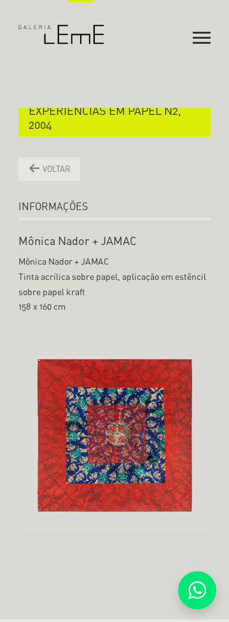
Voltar (56, 169)
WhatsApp (197, 590)
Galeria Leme (61, 22)
